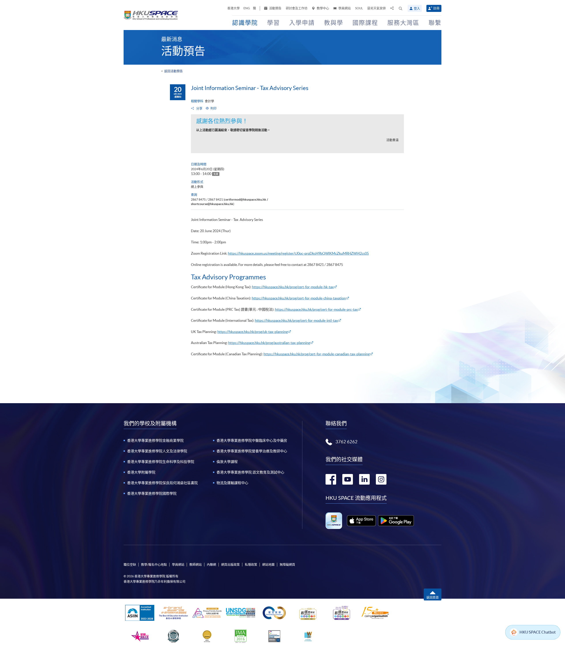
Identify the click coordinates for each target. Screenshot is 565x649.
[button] (401, 8)
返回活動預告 (173, 71)
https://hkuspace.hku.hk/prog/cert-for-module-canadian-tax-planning (317, 354)
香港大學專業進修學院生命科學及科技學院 (160, 462)
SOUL (359, 8)
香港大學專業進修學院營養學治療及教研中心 (252, 451)
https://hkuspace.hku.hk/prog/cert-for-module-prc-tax (316, 309)
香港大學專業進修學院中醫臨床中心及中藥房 (252, 440)
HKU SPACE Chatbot (538, 632)
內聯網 (211, 564)
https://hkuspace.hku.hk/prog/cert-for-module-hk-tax (293, 287)
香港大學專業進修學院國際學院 (152, 493)
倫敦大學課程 (227, 462)
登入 (417, 8)
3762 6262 (346, 441)
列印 (213, 108)
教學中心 (322, 8)
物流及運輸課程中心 (232, 483)
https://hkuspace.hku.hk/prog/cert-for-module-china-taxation (299, 298)
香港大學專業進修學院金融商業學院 (155, 440)
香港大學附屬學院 (141, 472)
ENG (246, 8)
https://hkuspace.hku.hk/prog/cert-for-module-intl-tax (296, 320)
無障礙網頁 (287, 564)
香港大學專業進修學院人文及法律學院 (157, 451)
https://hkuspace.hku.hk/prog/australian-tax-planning (269, 343)
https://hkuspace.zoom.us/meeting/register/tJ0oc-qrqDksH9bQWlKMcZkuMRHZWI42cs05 (298, 253)
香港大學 (233, 8)
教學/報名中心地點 (154, 564)
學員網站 (344, 8)
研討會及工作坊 (296, 8)
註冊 (436, 8)
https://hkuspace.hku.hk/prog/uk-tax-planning (252, 332)
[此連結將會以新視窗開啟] (361, 520)
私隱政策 (251, 564)
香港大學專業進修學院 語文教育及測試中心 (250, 472)
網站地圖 (268, 564)
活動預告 (274, 8)
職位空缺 (130, 564)
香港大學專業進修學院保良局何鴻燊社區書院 (162, 483)
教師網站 (195, 564)
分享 (199, 108)
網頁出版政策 (230, 564)
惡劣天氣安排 (376, 8)
